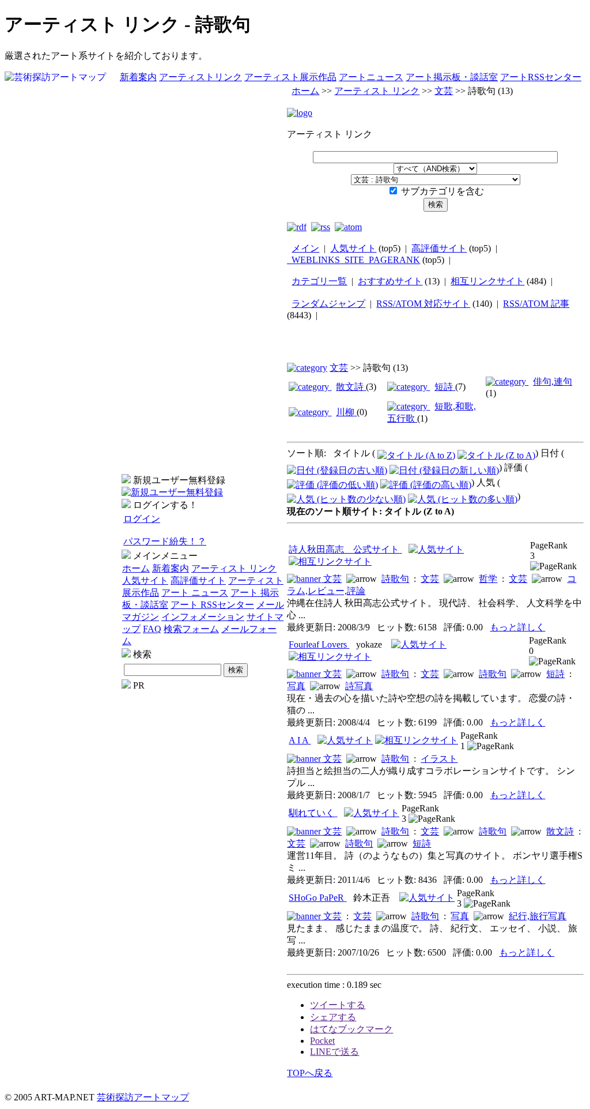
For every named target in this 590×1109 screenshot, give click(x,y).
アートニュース (371, 77)
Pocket (322, 1041)
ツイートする (337, 1005)
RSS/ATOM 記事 (536, 304)
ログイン (141, 519)
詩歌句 (395, 579)
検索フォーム (191, 629)
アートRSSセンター (540, 77)
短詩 (555, 674)
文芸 (443, 91)
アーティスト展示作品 (290, 77)
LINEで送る (334, 1052)
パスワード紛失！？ (164, 541)
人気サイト (145, 580)
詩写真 (359, 686)
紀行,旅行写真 (537, 916)
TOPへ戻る (309, 1073)
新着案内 (138, 77)
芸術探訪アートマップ (143, 1097)
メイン (305, 248)
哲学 (488, 579)
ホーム (136, 568)
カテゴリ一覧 (319, 281)
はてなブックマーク (351, 1029)
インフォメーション (202, 617)
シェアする (333, 1017)
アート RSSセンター (212, 605)
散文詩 (560, 831)
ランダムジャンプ (328, 304)
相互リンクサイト (487, 281)
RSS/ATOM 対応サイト (423, 304)
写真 (296, 686)
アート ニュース (194, 592)
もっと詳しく (517, 627)
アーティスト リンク (234, 568)
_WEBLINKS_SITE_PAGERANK (353, 260)
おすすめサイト (390, 281)
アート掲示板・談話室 (452, 77)
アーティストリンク (200, 77)
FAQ (152, 629)
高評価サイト (198, 580)
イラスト (439, 759)
